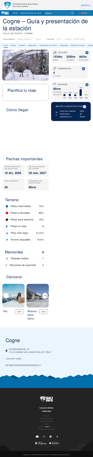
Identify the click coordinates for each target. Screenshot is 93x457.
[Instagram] (50, 436)
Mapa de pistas (78, 45)
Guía (6, 45)
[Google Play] (41, 443)
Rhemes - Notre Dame (75, 39)
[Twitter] (43, 436)
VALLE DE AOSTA (12, 33)
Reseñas (64, 45)
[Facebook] (57, 436)
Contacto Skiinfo (46, 408)
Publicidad (46, 411)
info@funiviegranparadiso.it (23, 365)
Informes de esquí (48, 45)
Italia (38, 39)
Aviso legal (46, 416)
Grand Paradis (24, 39)
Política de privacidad (46, 418)
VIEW (19, 312)
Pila (59, 39)
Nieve (15, 13)
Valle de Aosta (82, 114)
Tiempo (22, 45)
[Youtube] (37, 436)
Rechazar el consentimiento (46, 429)
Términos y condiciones (46, 421)
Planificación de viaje (31, 13)
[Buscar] (72, 13)
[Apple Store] (54, 443)
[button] (25, 132)
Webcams (32, 45)
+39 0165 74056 (13, 358)
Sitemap (46, 424)
